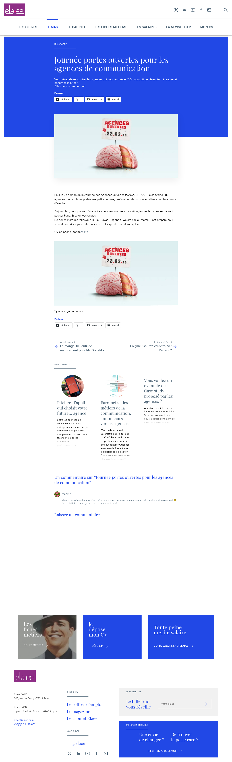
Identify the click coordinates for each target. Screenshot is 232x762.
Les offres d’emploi (85, 704)
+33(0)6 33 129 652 (25, 724)
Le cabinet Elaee (82, 718)
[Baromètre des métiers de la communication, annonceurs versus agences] (116, 386)
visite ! (85, 232)
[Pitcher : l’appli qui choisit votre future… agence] (72, 386)
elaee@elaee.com (24, 720)
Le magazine (78, 711)
